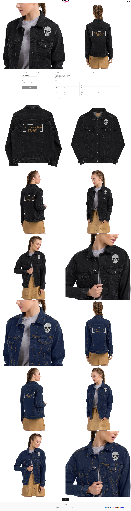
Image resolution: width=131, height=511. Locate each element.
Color (23, 75)
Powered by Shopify (71, 507)
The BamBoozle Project (63, 507)
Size (23, 78)
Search (65, 504)
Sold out (29, 87)
